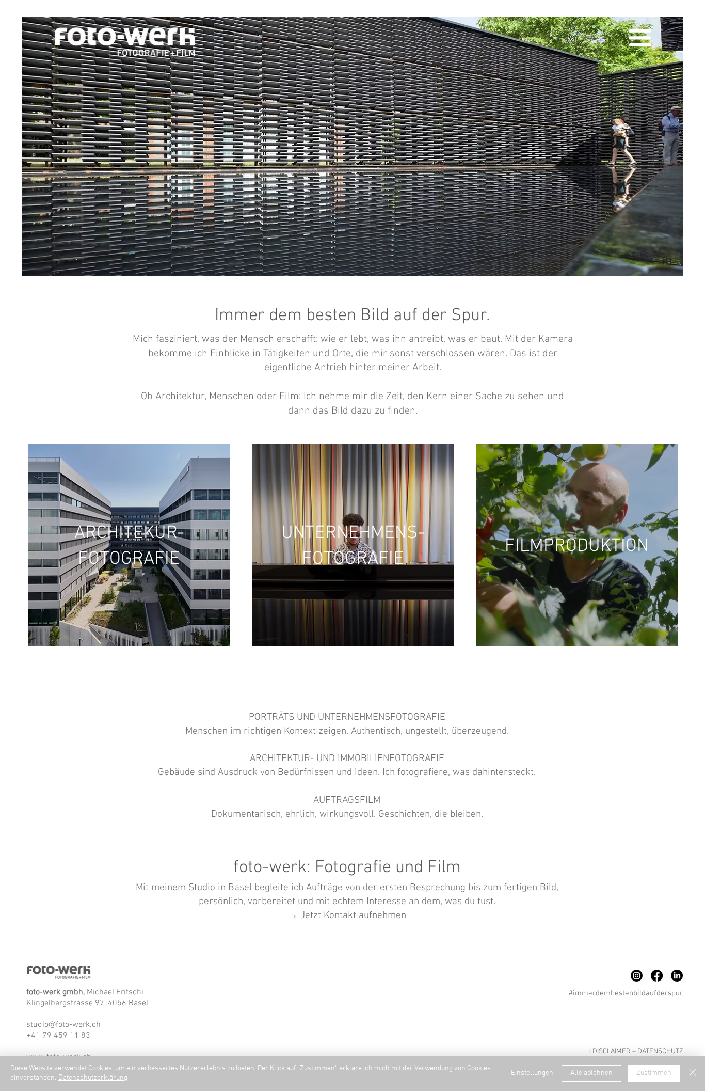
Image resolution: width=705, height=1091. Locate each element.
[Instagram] (637, 976)
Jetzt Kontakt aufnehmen (353, 914)
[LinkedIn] (677, 976)
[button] (640, 38)
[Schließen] (692, 1073)
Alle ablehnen (591, 1073)
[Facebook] (657, 976)
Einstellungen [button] (532, 1073)
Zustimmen (653, 1073)
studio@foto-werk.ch (63, 1024)
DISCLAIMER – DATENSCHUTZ (634, 1051)
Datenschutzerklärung (92, 1077)
